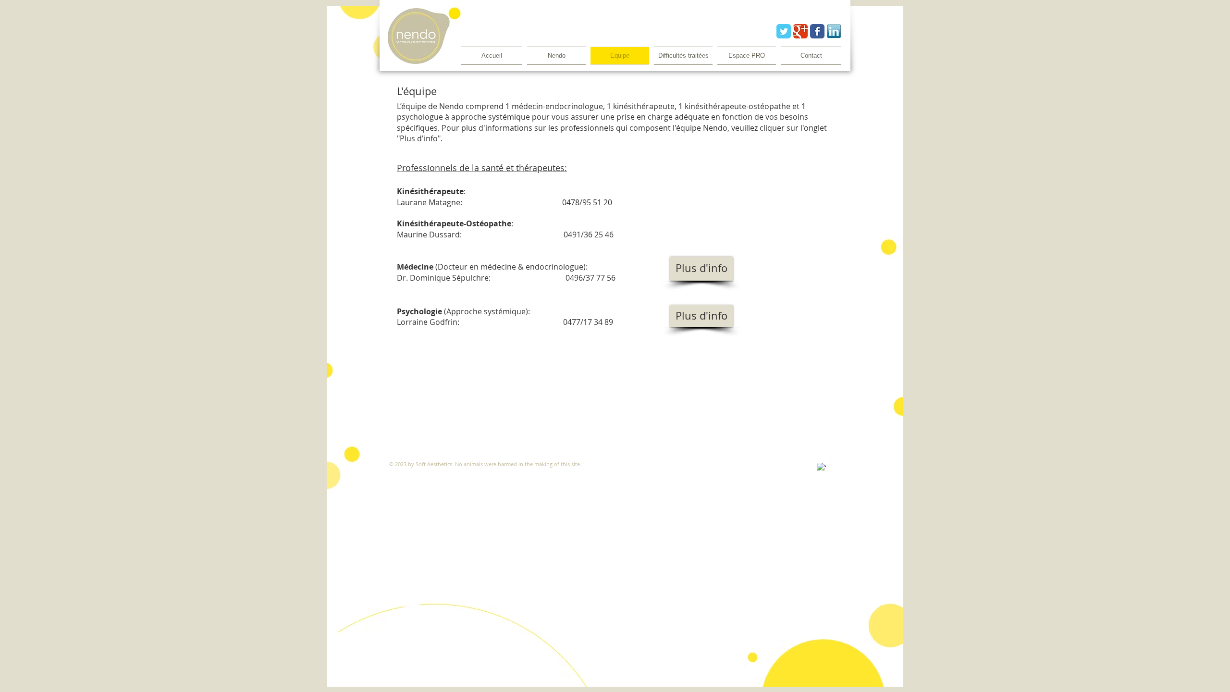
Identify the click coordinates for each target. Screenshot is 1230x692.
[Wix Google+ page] (800, 31)
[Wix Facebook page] (817, 31)
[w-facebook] (821, 467)
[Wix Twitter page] (783, 31)
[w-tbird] (831, 462)
